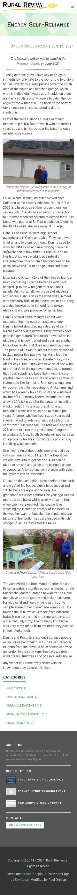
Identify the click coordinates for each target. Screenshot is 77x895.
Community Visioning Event (40, 803)
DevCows (22, 880)
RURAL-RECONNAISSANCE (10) (26, 714)
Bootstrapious (36, 874)
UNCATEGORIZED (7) (19, 723)
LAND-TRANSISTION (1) (21, 697)
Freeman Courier (28, 63)
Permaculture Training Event (42, 791)
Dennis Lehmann (32, 46)
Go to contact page (25, 825)
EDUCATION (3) (16, 688)
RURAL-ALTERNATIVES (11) (24, 705)
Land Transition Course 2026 (40, 779)
